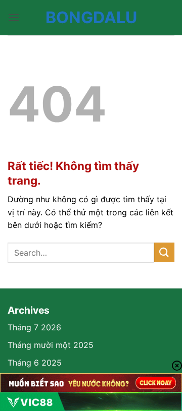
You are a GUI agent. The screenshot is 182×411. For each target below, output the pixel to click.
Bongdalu (91, 18)
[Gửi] (164, 252)
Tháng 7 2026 (34, 327)
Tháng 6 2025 (35, 363)
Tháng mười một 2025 (51, 345)
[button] (14, 17)
